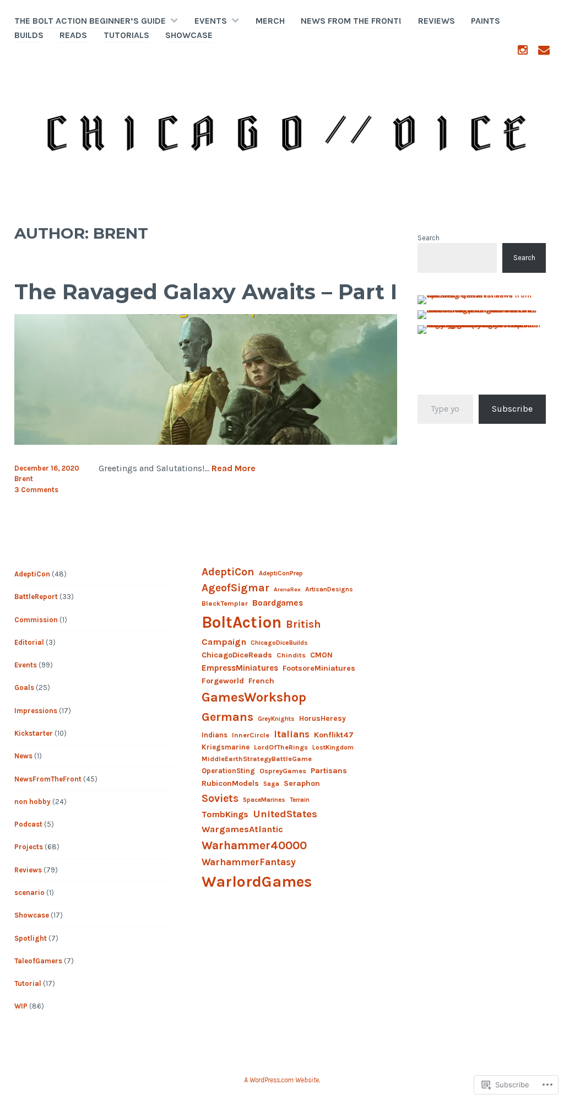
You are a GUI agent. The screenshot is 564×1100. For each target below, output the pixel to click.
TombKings (225, 814)
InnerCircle (250, 735)
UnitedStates (285, 814)
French (261, 681)
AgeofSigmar (235, 587)
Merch (270, 20)
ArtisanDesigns (329, 589)
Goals (24, 687)
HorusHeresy (322, 718)
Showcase (189, 35)
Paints (485, 20)
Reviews (436, 20)
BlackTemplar (225, 603)
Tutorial (27, 983)
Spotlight (30, 938)
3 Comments (36, 490)
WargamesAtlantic (242, 829)
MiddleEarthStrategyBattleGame (257, 758)
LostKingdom (333, 747)
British (303, 624)
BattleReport (36, 596)
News (23, 756)
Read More (234, 468)
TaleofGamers (38, 961)
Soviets (220, 798)
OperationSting (228, 771)
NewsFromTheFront (48, 779)
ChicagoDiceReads (237, 655)
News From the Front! (351, 20)
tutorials (126, 35)
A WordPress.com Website (281, 1080)
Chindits (291, 655)
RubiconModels (230, 783)
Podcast (28, 824)
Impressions (35, 711)
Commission (36, 620)
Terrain (300, 800)
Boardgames (277, 603)
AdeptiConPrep (281, 573)
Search (428, 238)
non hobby (32, 801)
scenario (29, 892)
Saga (271, 784)
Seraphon (302, 783)
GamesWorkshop (254, 697)
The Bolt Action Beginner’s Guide (90, 20)
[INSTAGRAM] (523, 49)
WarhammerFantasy (249, 861)
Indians (214, 735)
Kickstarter (33, 733)
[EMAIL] (544, 49)
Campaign (224, 642)
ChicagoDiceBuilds (279, 642)
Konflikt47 (334, 735)
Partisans (329, 770)
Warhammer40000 (254, 845)
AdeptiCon (32, 574)
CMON (321, 655)
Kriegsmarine (226, 747)
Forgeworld (223, 681)
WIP (21, 1006)
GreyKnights (276, 718)
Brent (23, 478)
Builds (29, 35)
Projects (28, 847)
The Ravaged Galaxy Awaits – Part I (205, 292)
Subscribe (512, 408)
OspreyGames (282, 771)
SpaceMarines (264, 800)
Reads (73, 35)
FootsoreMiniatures (319, 668)
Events (210, 20)
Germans (227, 717)
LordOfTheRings (281, 747)
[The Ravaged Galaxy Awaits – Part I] (206, 441)
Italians (292, 734)
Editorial (29, 642)
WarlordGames (257, 881)
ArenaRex (287, 589)
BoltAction (241, 622)
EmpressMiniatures (240, 668)
